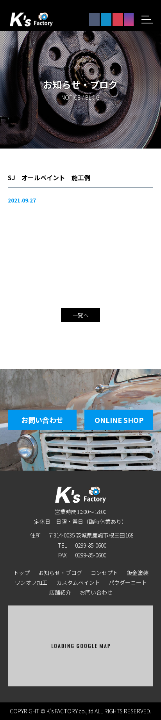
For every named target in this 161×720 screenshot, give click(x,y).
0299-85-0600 (90, 545)
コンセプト (104, 573)
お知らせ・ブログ (60, 573)
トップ (21, 573)
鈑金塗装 (137, 573)
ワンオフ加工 (31, 582)
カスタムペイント (78, 582)
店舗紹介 (60, 592)
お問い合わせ (42, 420)
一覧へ (80, 315)
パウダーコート (128, 582)
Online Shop (119, 420)
